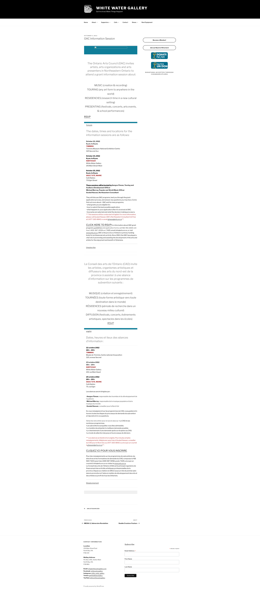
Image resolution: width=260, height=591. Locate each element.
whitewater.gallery (97, 571)
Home (86, 22)
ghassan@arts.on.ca (94, 445)
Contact (125, 22)
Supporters (105, 22)
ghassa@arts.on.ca (115, 219)
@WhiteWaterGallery (96, 575)
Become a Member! (159, 40)
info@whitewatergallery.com (97, 569)
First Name (128, 559)
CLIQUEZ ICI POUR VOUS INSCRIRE (106, 450)
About (94, 22)
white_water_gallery (97, 573)
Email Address (130, 551)
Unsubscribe (91, 247)
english (89, 331)
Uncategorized (93, 508)
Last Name (128, 567)
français (89, 125)
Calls (115, 22)
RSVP (87, 116)
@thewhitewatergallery (97, 578)
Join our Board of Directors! (159, 48)
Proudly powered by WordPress (93, 586)
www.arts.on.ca (92, 233)
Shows (134, 22)
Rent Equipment (147, 22)
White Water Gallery (122, 8)
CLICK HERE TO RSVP (98, 224)
